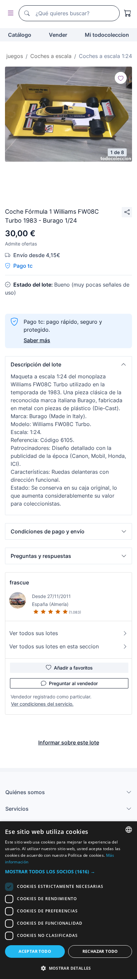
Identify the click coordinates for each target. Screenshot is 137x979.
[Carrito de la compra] (128, 13)
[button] (68, 364)
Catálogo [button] (19, 34)
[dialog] (68, 900)
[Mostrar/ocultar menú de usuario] (9, 13)
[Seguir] (121, 78)
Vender (58, 34)
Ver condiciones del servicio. (42, 704)
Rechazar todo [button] (100, 951)
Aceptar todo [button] (35, 951)
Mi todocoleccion (107, 34)
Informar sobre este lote (68, 742)
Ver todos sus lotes (33, 633)
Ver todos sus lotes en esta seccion (54, 646)
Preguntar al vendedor (73, 683)
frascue (19, 582)
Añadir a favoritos (73, 668)
